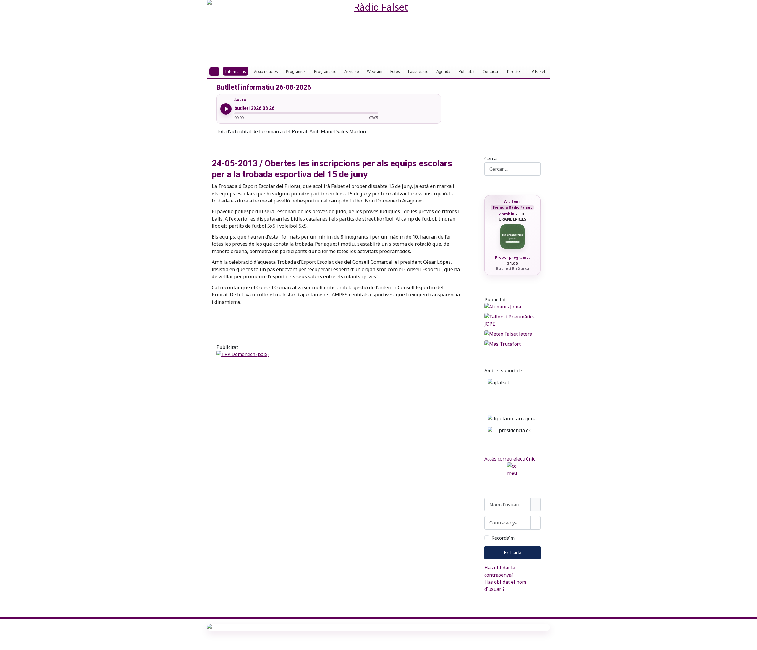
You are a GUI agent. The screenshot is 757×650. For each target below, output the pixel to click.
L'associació (418, 71)
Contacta (490, 71)
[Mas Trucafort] (512, 343)
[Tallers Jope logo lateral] (512, 320)
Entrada (512, 552)
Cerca (490, 158)
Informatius (235, 71)
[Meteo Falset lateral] (512, 333)
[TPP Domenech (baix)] (336, 354)
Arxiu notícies (266, 71)
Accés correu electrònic (509, 459)
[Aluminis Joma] (512, 306)
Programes (296, 71)
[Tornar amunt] (749, 642)
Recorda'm (503, 538)
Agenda (443, 71)
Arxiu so (351, 71)
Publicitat (467, 71)
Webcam (374, 71)
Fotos (395, 71)
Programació (325, 71)
